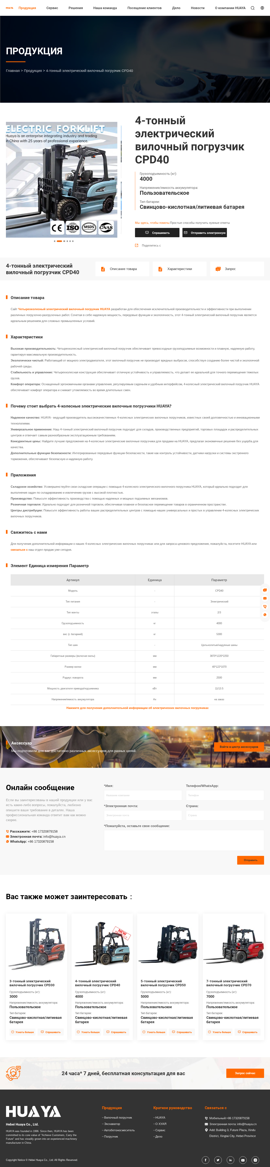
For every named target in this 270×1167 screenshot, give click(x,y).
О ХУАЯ (160, 1124)
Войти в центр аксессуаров (239, 747)
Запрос (230, 269)
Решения (76, 8)
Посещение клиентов (144, 8)
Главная (13, 70)
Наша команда (105, 8)
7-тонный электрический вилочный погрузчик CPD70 (228, 983)
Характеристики (179, 269)
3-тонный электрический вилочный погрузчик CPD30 (32, 983)
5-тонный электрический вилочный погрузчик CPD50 (163, 983)
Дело (176, 8)
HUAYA (160, 1117)
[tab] (55, 241)
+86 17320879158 (44, 831)
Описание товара (123, 269)
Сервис (52, 8)
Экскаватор (112, 1124)
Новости (198, 8)
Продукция (27, 8)
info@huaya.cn (54, 837)
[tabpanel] (64, 180)
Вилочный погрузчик (118, 1117)
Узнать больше (22, 1032)
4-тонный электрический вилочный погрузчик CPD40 (97, 983)
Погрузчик (111, 1136)
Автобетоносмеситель (119, 1130)
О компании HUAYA (230, 8)
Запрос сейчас (245, 1073)
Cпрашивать (157, 233)
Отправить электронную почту (205, 234)
